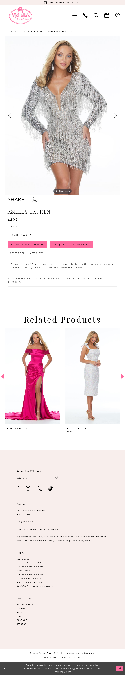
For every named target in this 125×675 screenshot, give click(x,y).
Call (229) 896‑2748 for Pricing (71, 244)
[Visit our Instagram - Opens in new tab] (28, 488)
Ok (120, 668)
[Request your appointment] (106, 15)
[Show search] (96, 15)
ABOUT (20, 612)
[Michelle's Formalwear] (20, 15)
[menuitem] (74, 15)
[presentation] (32, 376)
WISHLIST (22, 608)
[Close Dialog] (4, 668)
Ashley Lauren (33, 31)
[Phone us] (85, 15)
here (68, 671)
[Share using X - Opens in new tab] (34, 199)
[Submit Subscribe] (56, 478)
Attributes (36, 253)
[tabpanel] (62, 115)
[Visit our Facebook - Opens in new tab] (18, 488)
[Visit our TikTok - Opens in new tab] (50, 488)
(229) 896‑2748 (25, 521)
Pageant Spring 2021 (61, 31)
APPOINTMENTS (25, 604)
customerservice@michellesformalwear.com (40, 529)
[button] (74, 15)
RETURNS (21, 624)
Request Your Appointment (27, 244)
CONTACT (22, 620)
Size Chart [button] (13, 226)
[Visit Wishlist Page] (117, 15)
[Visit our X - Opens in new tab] (39, 488)
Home (14, 31)
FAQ (19, 616)
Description (17, 253)
